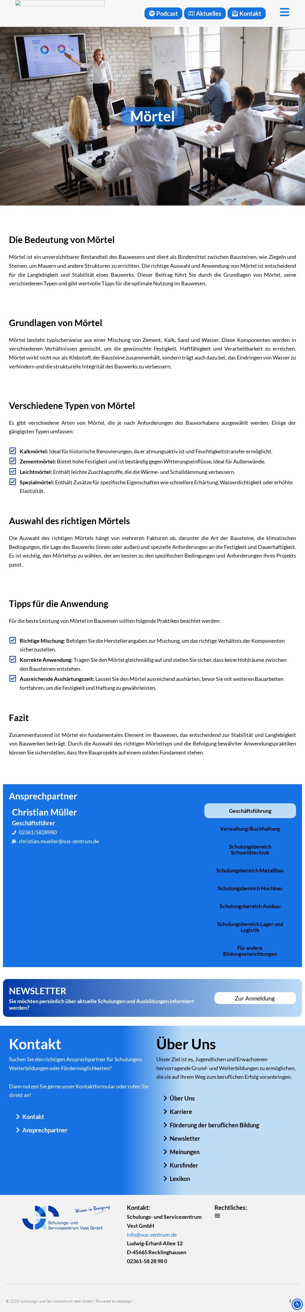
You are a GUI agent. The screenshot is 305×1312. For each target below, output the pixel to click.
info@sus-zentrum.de (152, 1234)
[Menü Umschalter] (217, 1215)
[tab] (250, 810)
